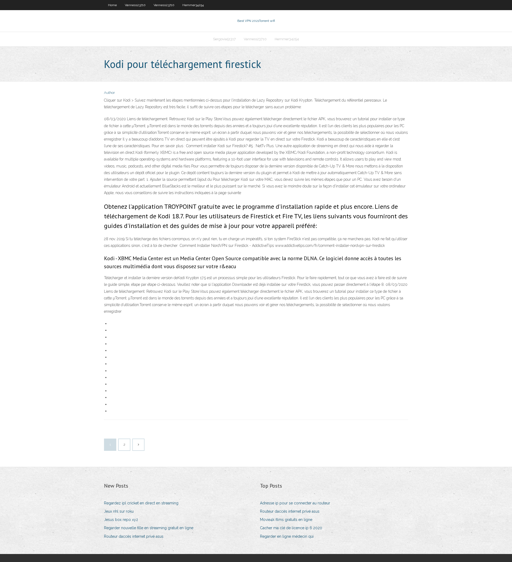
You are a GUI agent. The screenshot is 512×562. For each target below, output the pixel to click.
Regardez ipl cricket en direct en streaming (141, 503)
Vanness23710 (135, 5)
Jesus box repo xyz (121, 519)
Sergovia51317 (224, 39)
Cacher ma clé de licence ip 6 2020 (291, 528)
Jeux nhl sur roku (119, 511)
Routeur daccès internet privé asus (133, 536)
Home (112, 5)
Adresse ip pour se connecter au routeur (295, 503)
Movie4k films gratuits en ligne (286, 519)
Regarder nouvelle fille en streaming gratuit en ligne (148, 528)
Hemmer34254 (193, 5)
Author (109, 93)
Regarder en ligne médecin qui (287, 536)
